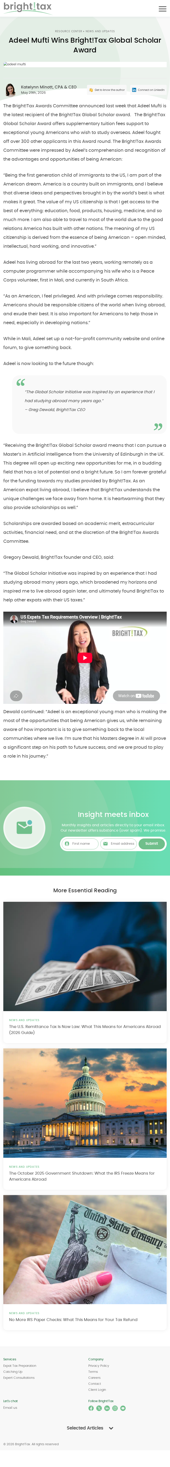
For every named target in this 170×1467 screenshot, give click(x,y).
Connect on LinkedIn (151, 90)
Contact (94, 1383)
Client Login (97, 1389)
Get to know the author (110, 90)
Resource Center (68, 31)
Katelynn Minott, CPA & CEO (49, 87)
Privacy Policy (98, 1365)
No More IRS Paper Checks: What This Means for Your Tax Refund (73, 1320)
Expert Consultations (19, 1377)
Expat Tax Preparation (19, 1365)
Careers (94, 1377)
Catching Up (12, 1371)
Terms (93, 1371)
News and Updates (100, 31)
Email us (10, 1407)
